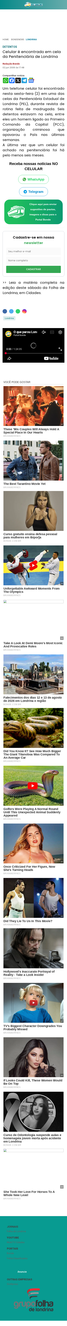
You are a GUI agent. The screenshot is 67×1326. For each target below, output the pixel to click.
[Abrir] (2, 5)
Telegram (35, 192)
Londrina (31, 39)
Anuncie (22, 1271)
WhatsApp (35, 179)
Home (6, 39)
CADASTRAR (33, 269)
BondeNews (17, 39)
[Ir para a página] (33, 4)
